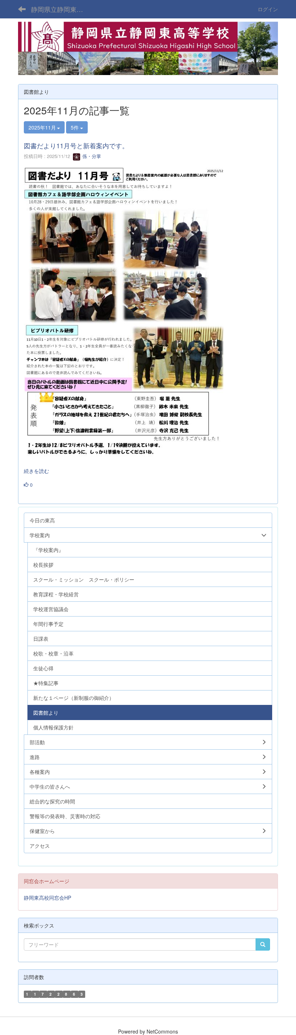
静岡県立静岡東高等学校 (61, 9)
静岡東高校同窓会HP (47, 897)
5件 (75, 127)
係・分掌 (91, 156)
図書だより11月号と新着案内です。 (76, 145)
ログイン (268, 9)
